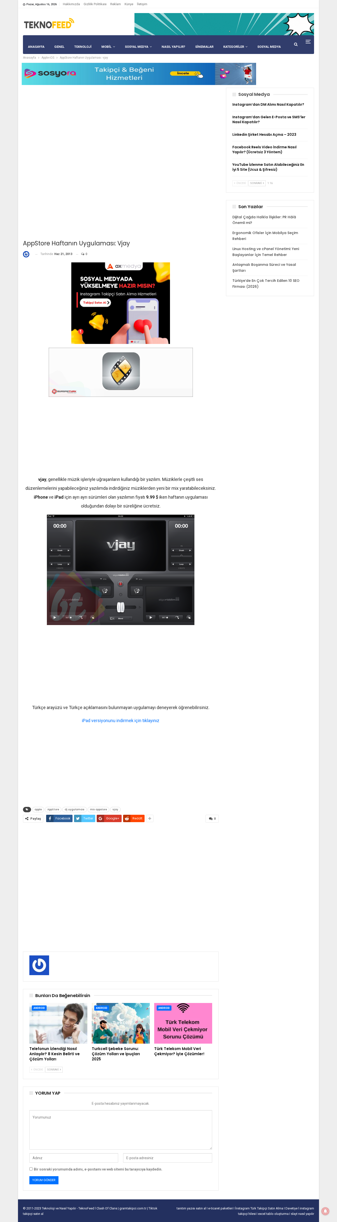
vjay (115, 809)
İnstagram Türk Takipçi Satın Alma (259, 1208)
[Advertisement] (121, 122)
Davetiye (291, 1208)
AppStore (53, 809)
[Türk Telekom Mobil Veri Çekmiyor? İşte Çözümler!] (183, 1023)
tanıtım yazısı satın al (191, 1208)
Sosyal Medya (136, 47)
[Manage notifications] (325, 1211)
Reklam (115, 4)
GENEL (59, 47)
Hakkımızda (71, 4)
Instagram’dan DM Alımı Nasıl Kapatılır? (268, 104)
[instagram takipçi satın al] (120, 302)
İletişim (142, 4)
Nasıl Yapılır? (173, 47)
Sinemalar (204, 47)
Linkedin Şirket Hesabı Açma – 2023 (264, 134)
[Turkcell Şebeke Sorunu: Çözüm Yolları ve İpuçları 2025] (121, 1023)
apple (38, 809)
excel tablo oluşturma (273, 1214)
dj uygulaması (74, 809)
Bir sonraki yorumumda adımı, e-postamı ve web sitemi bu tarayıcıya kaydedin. (98, 1169)
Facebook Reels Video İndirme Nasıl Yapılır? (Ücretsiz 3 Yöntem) (264, 149)
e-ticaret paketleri (221, 1208)
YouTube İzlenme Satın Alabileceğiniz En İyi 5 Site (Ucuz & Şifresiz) (268, 167)
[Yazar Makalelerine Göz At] (27, 254)
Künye (129, 4)
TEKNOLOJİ (83, 47)
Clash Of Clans (107, 1208)
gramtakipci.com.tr (132, 1208)
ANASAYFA (36, 47)
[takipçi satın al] (224, 24)
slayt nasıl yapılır (302, 1214)
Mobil (106, 47)
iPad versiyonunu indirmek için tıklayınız (120, 720)
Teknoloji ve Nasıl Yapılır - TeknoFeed (68, 1208)
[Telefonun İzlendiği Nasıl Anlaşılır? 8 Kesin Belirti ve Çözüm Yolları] (58, 1023)
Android (39, 1008)
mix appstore (98, 809)
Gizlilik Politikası (95, 4)
